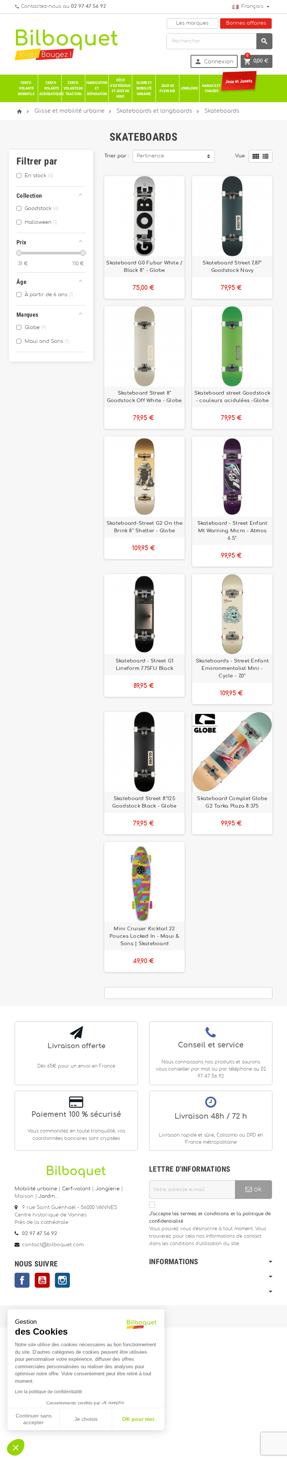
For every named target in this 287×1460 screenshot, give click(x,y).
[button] (16, 1447)
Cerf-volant (77, 1189)
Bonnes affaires (246, 23)
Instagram (62, 1280)
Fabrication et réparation (96, 88)
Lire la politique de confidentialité (48, 1391)
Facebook (22, 1280)
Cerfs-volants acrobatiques (50, 88)
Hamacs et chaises (211, 88)
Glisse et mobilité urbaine (144, 88)
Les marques (192, 23)
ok (257, 1189)
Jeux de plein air (167, 88)
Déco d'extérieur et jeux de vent (120, 88)
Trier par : (116, 156)
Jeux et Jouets (238, 81)
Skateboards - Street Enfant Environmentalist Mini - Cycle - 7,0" (232, 668)
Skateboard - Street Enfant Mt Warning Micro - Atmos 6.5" (232, 531)
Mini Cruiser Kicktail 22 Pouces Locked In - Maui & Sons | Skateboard (144, 936)
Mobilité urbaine (36, 1189)
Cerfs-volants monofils (26, 88)
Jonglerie (189, 88)
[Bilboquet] (66, 44)
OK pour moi (138, 1419)
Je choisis (86, 1419)
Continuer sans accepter (34, 1419)
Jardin (46, 1196)
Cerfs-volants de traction (73, 88)
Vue (240, 156)
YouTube (42, 1280)
